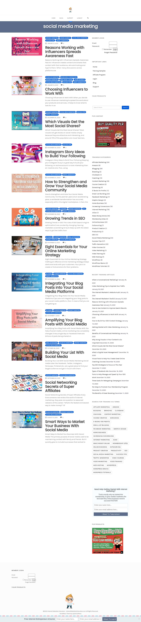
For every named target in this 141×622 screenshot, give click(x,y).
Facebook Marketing (52, 77)
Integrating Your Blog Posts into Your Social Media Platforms (64, 287)
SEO (84, 208)
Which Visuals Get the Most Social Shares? (64, 123)
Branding (95, 172)
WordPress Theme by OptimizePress (70, 613)
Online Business (65, 38)
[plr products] (107, 540)
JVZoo (94, 213)
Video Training (97, 254)
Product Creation (98, 228)
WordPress (96, 260)
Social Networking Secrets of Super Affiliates (61, 386)
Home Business (98, 203)
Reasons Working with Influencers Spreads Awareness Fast (64, 51)
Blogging (49, 237)
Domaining (63, 208)
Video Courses (97, 247)
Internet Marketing (52, 38)
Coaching (95, 178)
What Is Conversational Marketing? (105, 280)
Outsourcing (97, 225)
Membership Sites (99, 219)
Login (95, 79)
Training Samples (99, 71)
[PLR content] (110, 134)
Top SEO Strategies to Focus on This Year (107, 365)
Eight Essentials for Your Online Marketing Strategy (66, 250)
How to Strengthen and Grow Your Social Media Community (66, 186)
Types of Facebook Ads (100, 371)
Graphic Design (97, 200)
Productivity (96, 232)
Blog (61, 18)
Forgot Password (110, 52)
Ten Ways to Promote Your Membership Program (110, 387)
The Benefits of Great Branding (103, 393)
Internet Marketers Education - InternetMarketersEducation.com (67, 611)
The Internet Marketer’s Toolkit (103, 299)
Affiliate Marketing (52, 375)
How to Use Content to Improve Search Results (109, 308)
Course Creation (98, 184)
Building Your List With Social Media (64, 354)
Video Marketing (98, 250)
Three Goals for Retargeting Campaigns (106, 381)
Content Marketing (52, 208)
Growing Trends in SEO (65, 218)
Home (53, 18)
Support (70, 18)
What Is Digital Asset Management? (105, 352)
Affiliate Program (99, 75)
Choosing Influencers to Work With (66, 91)
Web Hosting (97, 257)
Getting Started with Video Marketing (106, 327)
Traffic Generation (62, 40)
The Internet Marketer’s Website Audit (106, 292)
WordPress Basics (98, 263)
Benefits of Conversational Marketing (106, 333)
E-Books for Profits (99, 191)
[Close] (139, 619)
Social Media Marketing (80, 38)
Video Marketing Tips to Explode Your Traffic (108, 286)
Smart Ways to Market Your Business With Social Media (65, 425)
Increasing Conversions (69, 77)
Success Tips (50, 40)
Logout (79, 18)
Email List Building (73, 237)
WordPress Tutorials (99, 266)
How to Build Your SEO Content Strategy (107, 321)
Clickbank (96, 175)
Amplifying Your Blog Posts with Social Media (66, 322)
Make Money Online (66, 79)
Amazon (95, 165)
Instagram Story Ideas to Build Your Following (65, 153)
